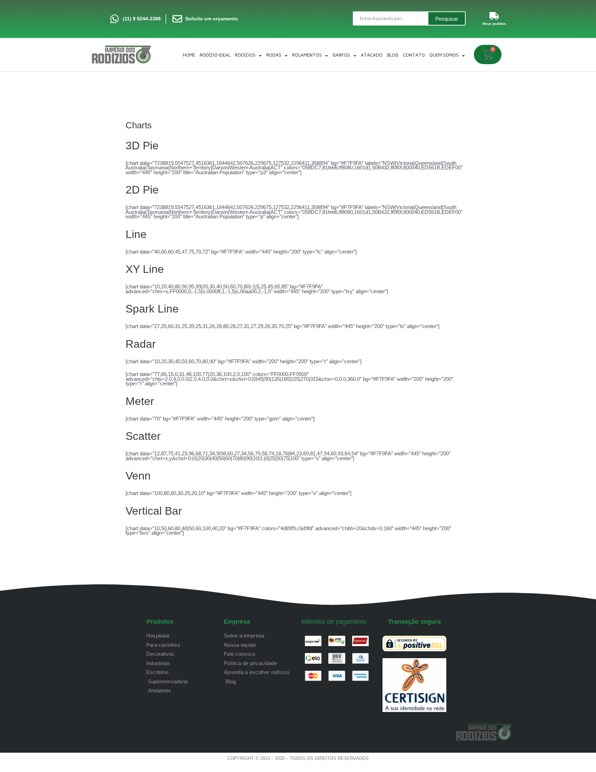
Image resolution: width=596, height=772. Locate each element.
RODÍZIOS (245, 55)
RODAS (273, 55)
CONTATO (414, 55)
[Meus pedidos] (494, 16)
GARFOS (341, 55)
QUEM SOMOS (444, 55)
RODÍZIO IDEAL (215, 55)
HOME (189, 55)
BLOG (392, 55)
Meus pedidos (494, 24)
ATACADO (372, 55)
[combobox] (390, 18)
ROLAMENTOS (307, 55)
